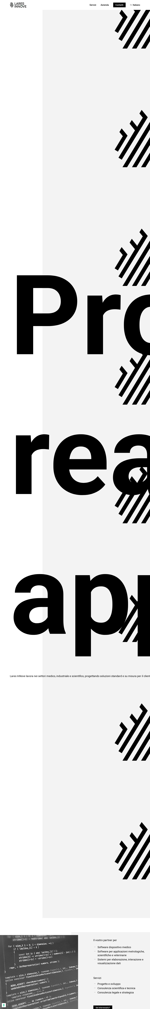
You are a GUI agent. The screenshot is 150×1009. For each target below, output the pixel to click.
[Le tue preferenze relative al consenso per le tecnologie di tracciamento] (4, 1005)
